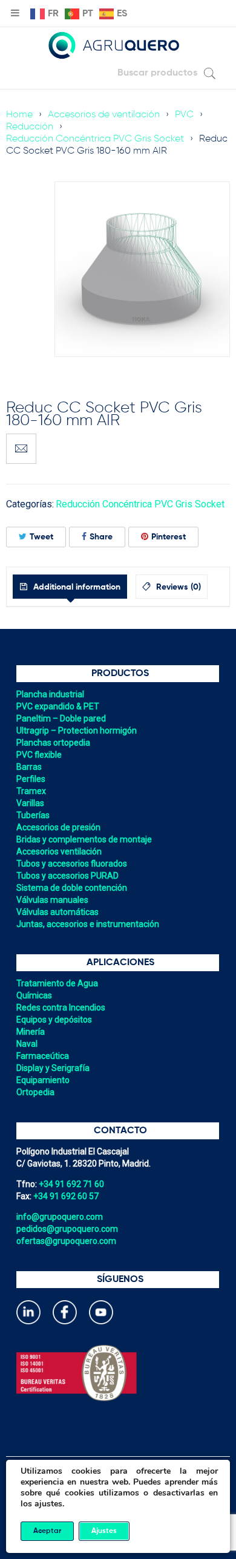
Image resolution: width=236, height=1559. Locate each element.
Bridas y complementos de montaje (84, 839)
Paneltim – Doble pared (61, 718)
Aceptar (47, 1531)
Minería (30, 1032)
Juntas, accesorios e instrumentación (87, 924)
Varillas (30, 803)
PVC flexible (39, 755)
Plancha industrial (50, 694)
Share (101, 537)
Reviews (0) (177, 587)
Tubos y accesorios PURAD (67, 875)
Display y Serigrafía (53, 1068)
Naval (27, 1044)
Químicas (34, 995)
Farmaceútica (42, 1056)
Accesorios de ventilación (104, 115)
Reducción (29, 127)
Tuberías (33, 815)
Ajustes (104, 1531)
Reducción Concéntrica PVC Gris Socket (95, 139)
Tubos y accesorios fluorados (71, 863)
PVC (184, 115)
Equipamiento (43, 1080)
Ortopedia (35, 1092)
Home (19, 115)
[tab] (70, 586)
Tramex (31, 791)
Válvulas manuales (52, 900)
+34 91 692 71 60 (71, 1184)
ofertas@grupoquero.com (66, 1241)
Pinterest (168, 537)
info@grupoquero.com (59, 1217)
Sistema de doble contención (71, 888)
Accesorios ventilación (59, 851)
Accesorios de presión (58, 827)
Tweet (41, 537)
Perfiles (30, 779)
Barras (29, 767)
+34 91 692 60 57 (66, 1196)
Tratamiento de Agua (57, 983)
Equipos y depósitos (54, 1019)
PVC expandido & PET (57, 706)
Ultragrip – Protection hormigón (76, 730)
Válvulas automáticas (57, 912)
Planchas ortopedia (53, 742)
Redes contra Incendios (60, 1007)
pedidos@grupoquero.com (67, 1229)
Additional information (75, 587)
